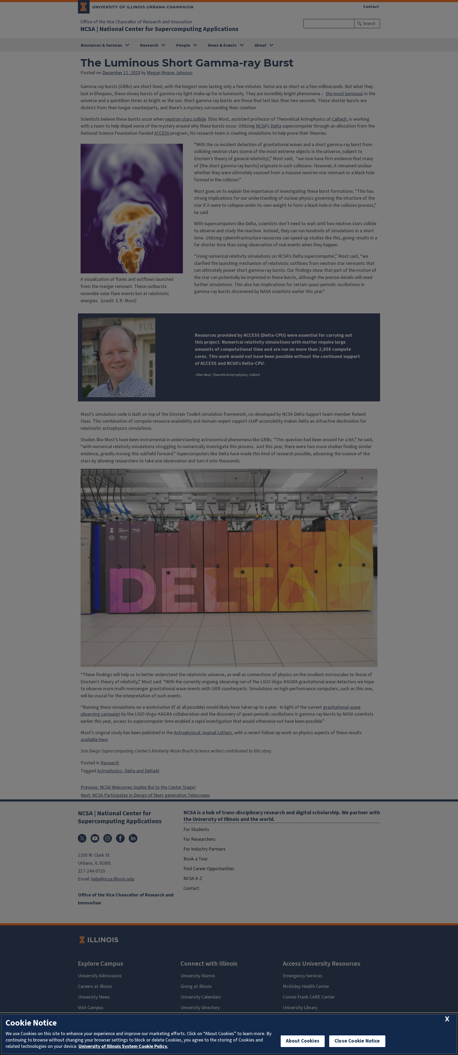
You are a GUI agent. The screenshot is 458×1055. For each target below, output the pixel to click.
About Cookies (302, 1041)
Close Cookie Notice (357, 1041)
